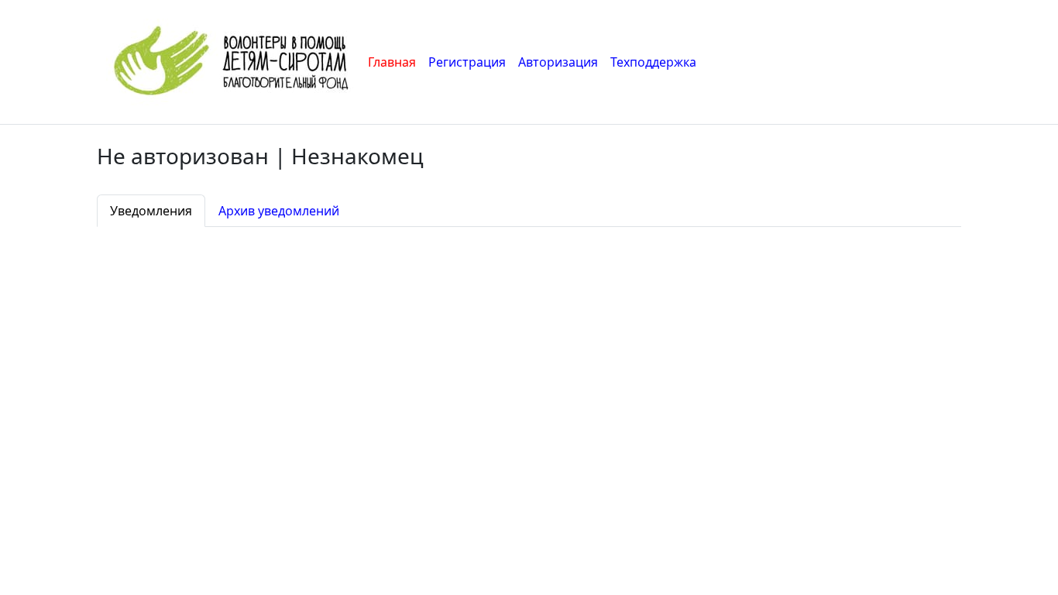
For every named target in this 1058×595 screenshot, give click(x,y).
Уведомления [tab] (151, 210)
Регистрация (467, 62)
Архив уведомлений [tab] (278, 210)
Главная (392, 62)
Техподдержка (653, 62)
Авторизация (558, 62)
